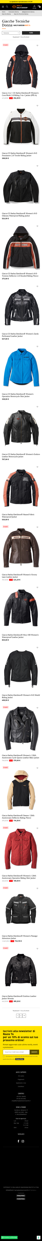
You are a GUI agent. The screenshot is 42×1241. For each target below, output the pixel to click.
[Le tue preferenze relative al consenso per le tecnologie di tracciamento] (38, 1237)
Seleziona (11, 33)
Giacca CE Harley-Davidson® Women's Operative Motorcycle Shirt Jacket (17, 395)
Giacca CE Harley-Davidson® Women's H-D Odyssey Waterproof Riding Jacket (19, 214)
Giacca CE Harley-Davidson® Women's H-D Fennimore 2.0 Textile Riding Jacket (19, 154)
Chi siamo (21, 1076)
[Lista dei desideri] (37, 45)
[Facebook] (18, 1141)
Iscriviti (34, 1052)
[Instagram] (22, 1141)
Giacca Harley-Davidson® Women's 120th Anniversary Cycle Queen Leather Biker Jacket (20, 756)
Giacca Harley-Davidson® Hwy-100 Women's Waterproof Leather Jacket (20, 636)
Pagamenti (21, 1079)
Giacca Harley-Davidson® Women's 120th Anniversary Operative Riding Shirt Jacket (19, 876)
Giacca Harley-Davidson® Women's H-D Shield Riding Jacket (21, 696)
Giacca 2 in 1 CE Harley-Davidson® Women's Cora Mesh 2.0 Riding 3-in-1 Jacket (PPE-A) (20, 94)
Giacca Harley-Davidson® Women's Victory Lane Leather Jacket (19, 575)
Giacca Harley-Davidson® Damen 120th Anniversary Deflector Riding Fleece (18, 816)
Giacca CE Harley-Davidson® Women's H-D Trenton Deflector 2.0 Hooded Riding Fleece (20, 274)
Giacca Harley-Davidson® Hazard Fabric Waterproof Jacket (18, 515)
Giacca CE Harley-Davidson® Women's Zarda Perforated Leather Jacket (20, 335)
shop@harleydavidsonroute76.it (21, 1101)
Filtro (31, 33)
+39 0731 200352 (21, 1096)
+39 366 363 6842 (21, 1098)
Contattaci (21, 1086)
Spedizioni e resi (21, 1083)
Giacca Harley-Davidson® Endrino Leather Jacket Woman (19, 997)
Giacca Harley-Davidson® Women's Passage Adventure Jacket (20, 937)
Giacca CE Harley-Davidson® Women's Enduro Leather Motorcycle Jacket (21, 455)
